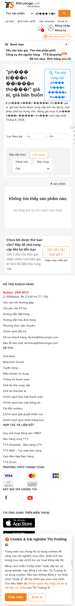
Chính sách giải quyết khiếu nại (23, 414)
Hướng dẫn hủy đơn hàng (19, 319)
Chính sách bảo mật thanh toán (23, 396)
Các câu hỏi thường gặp (18, 302)
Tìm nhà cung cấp (57, 85)
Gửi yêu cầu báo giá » (56, 252)
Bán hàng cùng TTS (59, 36)
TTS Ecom (9, 462)
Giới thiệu (9, 356)
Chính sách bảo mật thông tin (21, 402)
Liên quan (39, 154)
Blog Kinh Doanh (13, 362)
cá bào (9, 21)
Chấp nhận (15, 597)
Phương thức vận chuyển (19, 325)
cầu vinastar (46, 21)
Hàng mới (22, 161)
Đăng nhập (62, 25)
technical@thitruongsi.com (41, 343)
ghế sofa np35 (26, 21)
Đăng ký (60, 30)
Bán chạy (43, 161)
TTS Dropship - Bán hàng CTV (22, 444)
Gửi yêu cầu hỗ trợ (15, 308)
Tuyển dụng (10, 367)
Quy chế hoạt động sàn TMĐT (22, 433)
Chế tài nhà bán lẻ (14, 391)
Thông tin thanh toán (16, 379)
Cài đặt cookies (12, 408)
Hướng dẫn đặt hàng (16, 314)
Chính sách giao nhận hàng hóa (23, 420)
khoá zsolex (65, 21)
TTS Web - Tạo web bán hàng (22, 450)
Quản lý (37, 597)
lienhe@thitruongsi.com (43, 337)
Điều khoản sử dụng (16, 373)
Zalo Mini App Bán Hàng (18, 456)
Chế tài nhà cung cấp (16, 385)
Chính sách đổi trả (14, 331)
